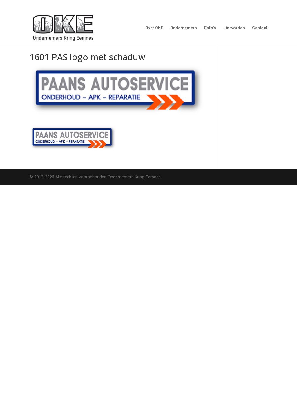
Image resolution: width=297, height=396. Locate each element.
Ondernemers (183, 28)
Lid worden (234, 28)
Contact (259, 28)
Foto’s (210, 28)
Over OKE (154, 28)
